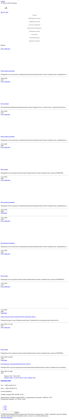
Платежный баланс (34, 37)
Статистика (34, 34)
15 (15, 377)
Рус (4, 12)
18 (20, 377)
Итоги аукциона (4, 169)
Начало (6, 377)
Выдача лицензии (5, 103)
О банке (34, 15)
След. (25, 377)
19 (22, 377)
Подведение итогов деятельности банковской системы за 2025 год (16, 363)
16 (16, 377)
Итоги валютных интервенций (7, 70)
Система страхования (34, 25)
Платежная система (34, 31)
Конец (30, 377)
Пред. (11, 377)
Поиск (16, 412)
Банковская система (34, 21)
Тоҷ (2, 12)
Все (34, 377)
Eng (7, 12)
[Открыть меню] (1, 13)
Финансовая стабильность (34, 28)
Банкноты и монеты (34, 41)
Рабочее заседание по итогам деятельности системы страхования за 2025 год (18, 316)
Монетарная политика (35, 18)
